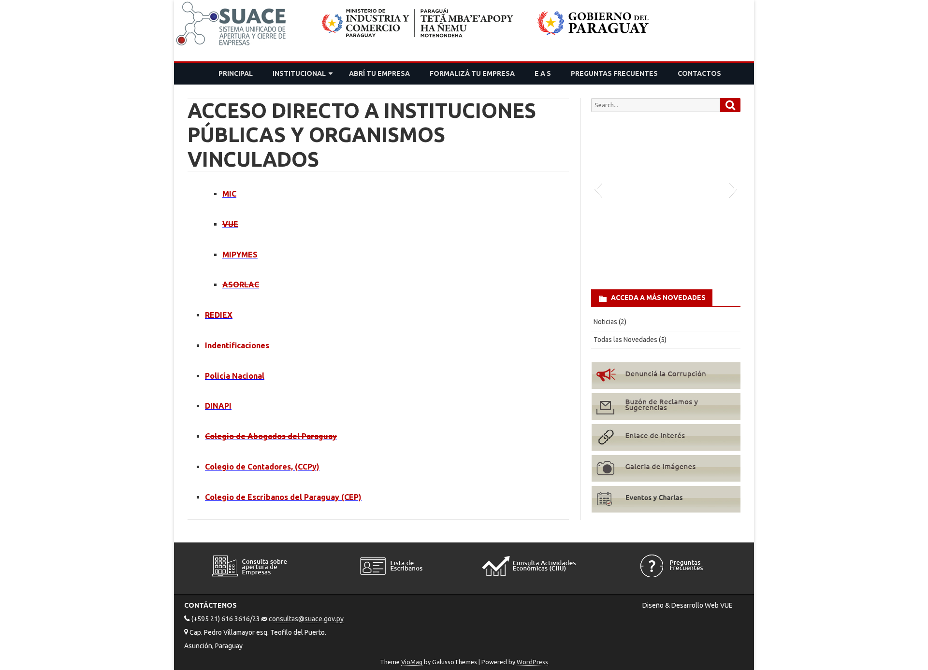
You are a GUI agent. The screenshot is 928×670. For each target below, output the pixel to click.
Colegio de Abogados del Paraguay (271, 436)
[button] (598, 188)
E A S (543, 73)
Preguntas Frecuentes (614, 73)
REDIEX (218, 315)
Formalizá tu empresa (472, 73)
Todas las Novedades (625, 339)
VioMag (411, 661)
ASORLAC (240, 284)
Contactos (699, 73)
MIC (229, 193)
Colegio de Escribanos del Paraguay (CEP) (283, 497)
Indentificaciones (237, 345)
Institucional (299, 73)
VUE (230, 224)
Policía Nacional (234, 375)
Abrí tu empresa (379, 73)
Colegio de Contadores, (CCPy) (262, 466)
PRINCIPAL (235, 73)
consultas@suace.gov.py (306, 619)
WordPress (532, 661)
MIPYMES (240, 254)
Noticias (605, 322)
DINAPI (218, 405)
